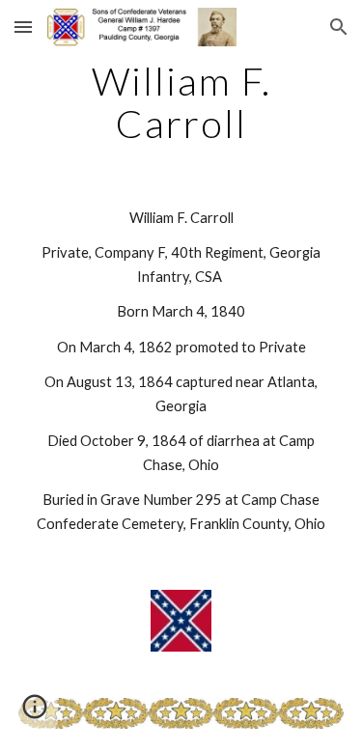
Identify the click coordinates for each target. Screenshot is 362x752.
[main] (181, 102)
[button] (23, 26)
